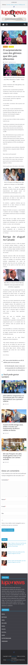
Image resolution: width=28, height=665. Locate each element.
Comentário (5, 480)
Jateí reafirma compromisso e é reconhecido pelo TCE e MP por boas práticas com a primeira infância (13, 398)
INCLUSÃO (4, 623)
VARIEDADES (11, 46)
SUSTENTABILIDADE (6, 638)
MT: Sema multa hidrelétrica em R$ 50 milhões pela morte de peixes (13, 361)
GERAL (3, 620)
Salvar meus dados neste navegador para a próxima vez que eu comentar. (13, 524)
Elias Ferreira (13, 62)
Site (3, 513)
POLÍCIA (3, 629)
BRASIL (3, 614)
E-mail (4, 506)
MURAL (3, 626)
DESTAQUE (5, 46)
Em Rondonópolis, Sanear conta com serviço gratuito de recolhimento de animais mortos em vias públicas (15, 368)
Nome (4, 499)
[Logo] (13, 581)
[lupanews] (3, 24)
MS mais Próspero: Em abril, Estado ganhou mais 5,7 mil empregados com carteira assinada (12, 456)
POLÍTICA (4, 632)
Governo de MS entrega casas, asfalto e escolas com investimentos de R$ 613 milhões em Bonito (13, 427)
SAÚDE (3, 635)
